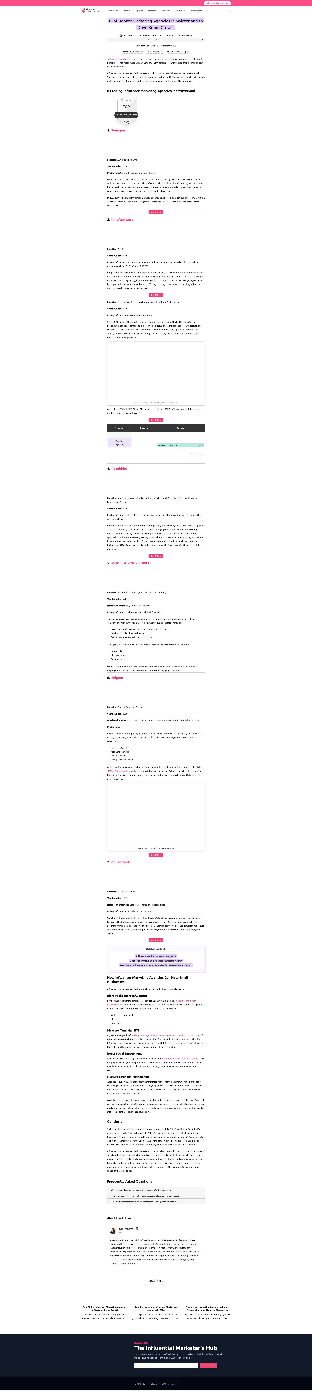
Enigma (117, 677)
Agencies (139, 11)
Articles (127, 11)
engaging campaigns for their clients (179, 1058)
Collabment (121, 862)
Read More (156, 212)
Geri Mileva (130, 35)
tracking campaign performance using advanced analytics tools (162, 1035)
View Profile (194, 454)
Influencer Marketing (185, 35)
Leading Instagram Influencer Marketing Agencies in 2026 (156, 1308)
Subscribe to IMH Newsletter (217, 3)
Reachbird (119, 468)
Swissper (118, 130)
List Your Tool (181, 11)
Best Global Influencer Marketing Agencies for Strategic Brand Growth (104, 1308)
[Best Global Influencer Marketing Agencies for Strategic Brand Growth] (99, 1294)
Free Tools (165, 11)
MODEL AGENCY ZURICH (131, 563)
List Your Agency (196, 11)
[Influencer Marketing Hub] (81, 8)
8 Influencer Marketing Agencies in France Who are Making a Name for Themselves (207, 1308)
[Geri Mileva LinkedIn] (137, 1228)
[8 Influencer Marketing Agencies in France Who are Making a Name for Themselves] (202, 1294)
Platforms (152, 11)
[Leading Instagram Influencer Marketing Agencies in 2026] (150, 1294)
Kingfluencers (122, 219)
